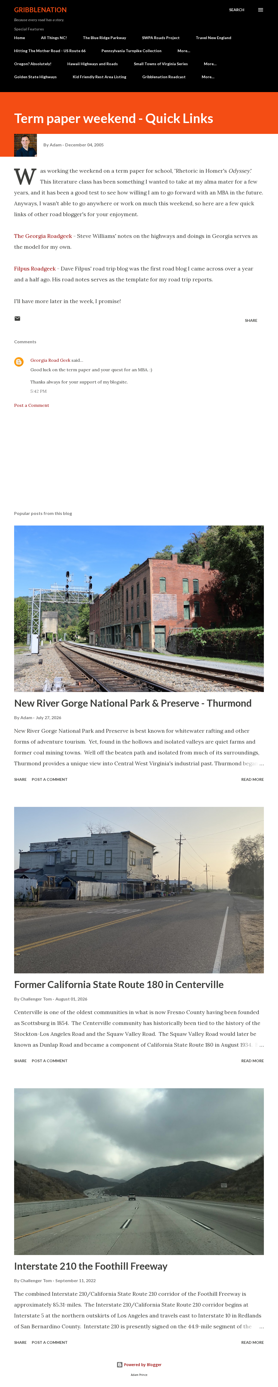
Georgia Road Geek (50, 360)
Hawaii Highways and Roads (92, 63)
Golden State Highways (35, 76)
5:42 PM (38, 391)
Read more (252, 779)
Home (19, 37)
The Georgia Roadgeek (43, 235)
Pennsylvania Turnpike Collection (132, 50)
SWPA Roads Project (161, 37)
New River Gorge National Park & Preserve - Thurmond (133, 703)
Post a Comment (31, 405)
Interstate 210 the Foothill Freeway (91, 1266)
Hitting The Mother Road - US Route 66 (50, 50)
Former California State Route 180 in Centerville (119, 984)
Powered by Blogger (142, 1364)
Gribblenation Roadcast (164, 76)
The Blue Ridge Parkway (104, 37)
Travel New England (213, 37)
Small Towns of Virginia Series (161, 63)
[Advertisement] (139, 464)
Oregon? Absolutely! (32, 63)
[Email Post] (17, 320)
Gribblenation (40, 10)
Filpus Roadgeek (35, 268)
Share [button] (251, 320)
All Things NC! (54, 37)
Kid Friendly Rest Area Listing (99, 76)
